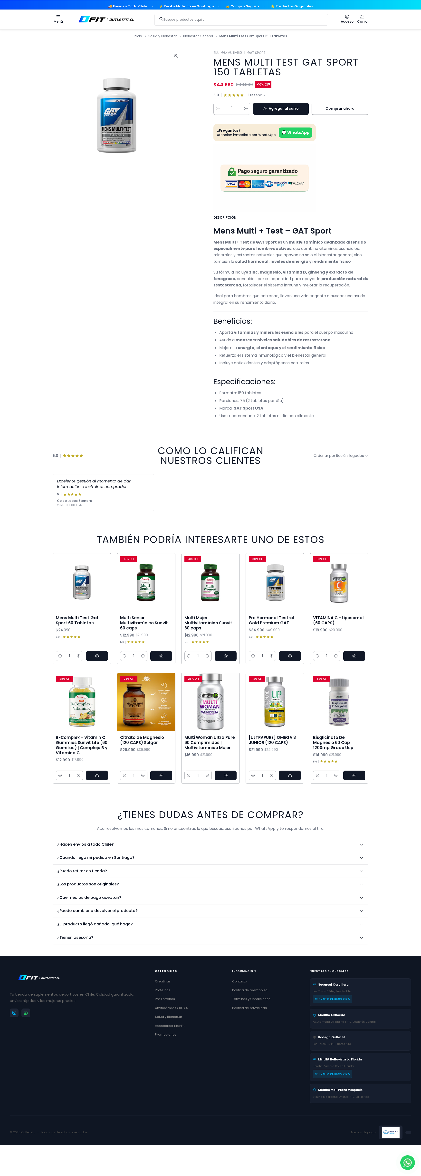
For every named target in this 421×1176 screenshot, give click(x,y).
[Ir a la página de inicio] (106, 19)
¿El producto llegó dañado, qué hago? (95, 924)
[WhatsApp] (25, 1013)
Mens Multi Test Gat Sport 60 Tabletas (77, 620)
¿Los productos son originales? (88, 884)
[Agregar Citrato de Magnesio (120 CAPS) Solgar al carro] (161, 775)
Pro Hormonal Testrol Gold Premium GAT (271, 620)
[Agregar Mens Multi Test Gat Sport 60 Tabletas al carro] (97, 656)
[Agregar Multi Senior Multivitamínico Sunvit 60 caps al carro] (161, 656)
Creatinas (163, 981)
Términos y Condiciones (251, 999)
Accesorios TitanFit (169, 1025)
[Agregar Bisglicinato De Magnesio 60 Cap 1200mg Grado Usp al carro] (354, 775)
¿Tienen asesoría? (75, 937)
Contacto (239, 981)
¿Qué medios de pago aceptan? (89, 897)
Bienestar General (198, 36)
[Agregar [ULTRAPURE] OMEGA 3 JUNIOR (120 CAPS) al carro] (290, 775)
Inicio (138, 36)
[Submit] (161, 18)
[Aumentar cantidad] (246, 109)
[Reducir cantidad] (218, 109)
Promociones (165, 1034)
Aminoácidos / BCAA (171, 1008)
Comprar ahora (339, 108)
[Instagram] (14, 1013)
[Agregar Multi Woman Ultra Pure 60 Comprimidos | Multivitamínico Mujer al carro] (226, 775)
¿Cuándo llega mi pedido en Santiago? (95, 857)
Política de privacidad (249, 1008)
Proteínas (162, 990)
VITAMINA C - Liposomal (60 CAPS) (338, 620)
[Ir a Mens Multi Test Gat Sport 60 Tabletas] (82, 582)
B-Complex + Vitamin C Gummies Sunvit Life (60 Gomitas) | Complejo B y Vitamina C (81, 745)
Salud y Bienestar (162, 36)
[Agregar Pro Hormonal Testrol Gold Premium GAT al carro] (290, 656)
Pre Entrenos (165, 999)
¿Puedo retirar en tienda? (82, 871)
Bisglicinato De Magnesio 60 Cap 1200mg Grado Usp (333, 743)
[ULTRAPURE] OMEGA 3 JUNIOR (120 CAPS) (272, 740)
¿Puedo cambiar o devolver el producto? (97, 910)
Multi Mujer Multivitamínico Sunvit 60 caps (208, 623)
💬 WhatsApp (295, 132)
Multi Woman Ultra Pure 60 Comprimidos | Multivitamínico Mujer (209, 743)
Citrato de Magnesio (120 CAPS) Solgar (142, 740)
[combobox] (241, 19)
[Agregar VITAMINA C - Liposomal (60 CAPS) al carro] (354, 656)
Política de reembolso (250, 990)
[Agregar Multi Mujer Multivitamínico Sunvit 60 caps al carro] (226, 656)
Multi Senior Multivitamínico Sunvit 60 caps (144, 623)
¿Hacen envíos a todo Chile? (85, 844)
